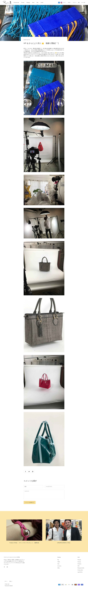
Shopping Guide (81, 568)
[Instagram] (7, 567)
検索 (78, 2)
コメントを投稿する (29, 502)
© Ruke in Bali (7, 584)
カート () (83, 2)
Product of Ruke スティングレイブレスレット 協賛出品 (24, 543)
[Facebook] (4, 567)
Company (79, 563)
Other (58, 568)
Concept (22, 2)
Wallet (58, 561)
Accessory (59, 566)
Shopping (28, 2)
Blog (37, 2)
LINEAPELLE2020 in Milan (63, 543)
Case (58, 563)
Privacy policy (80, 570)
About (33, 2)
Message (79, 559)
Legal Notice (80, 572)
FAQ (78, 566)
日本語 (69, 2)
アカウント (74, 2)
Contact (42, 2)
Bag (58, 559)
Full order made (16, 2)
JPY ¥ (64, 2)
